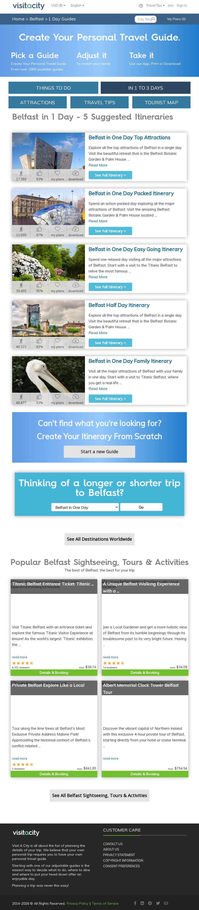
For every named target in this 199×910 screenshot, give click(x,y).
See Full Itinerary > (110, 175)
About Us (111, 849)
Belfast (37, 19)
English (76, 5)
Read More (98, 165)
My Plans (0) (176, 19)
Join (171, 5)
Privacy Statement (119, 855)
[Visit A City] (26, 833)
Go (141, 507)
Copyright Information (123, 860)
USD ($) (57, 5)
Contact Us (113, 844)
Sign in (182, 5)
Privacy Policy (77, 903)
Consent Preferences (121, 866)
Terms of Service (105, 903)
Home (18, 19)
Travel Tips (154, 5)
